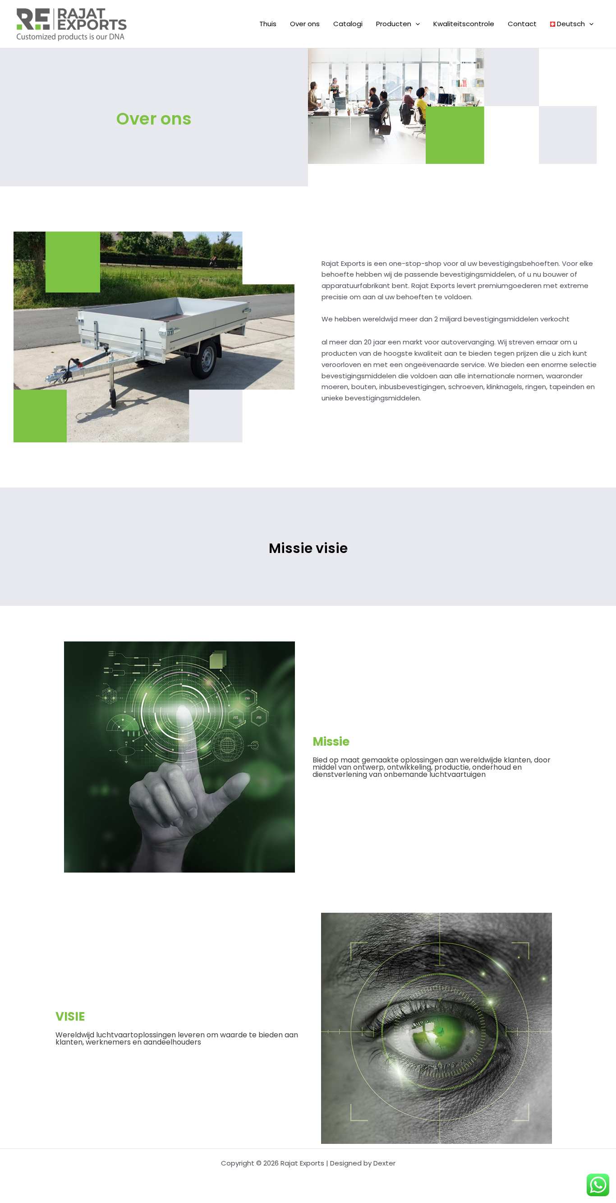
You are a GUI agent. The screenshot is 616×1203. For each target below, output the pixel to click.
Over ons (305, 23)
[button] (415, 24)
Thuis (267, 23)
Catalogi (348, 23)
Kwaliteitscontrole (463, 23)
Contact (522, 23)
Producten (393, 23)
